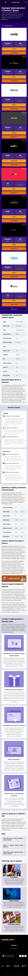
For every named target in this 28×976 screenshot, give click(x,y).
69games (14, 244)
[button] (1, 2)
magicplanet (14, 160)
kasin (7, 602)
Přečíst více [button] (4, 19)
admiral (14, 300)
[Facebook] (20, 956)
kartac (14, 216)
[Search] (25, 3)
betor (14, 188)
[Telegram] (23, 956)
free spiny (21, 546)
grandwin (14, 132)
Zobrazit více (14, 309)
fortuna (14, 104)
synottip (14, 48)
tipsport (14, 272)
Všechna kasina (8, 25)
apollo (14, 76)
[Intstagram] (25, 956)
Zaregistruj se (14, 52)
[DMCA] (24, 966)
